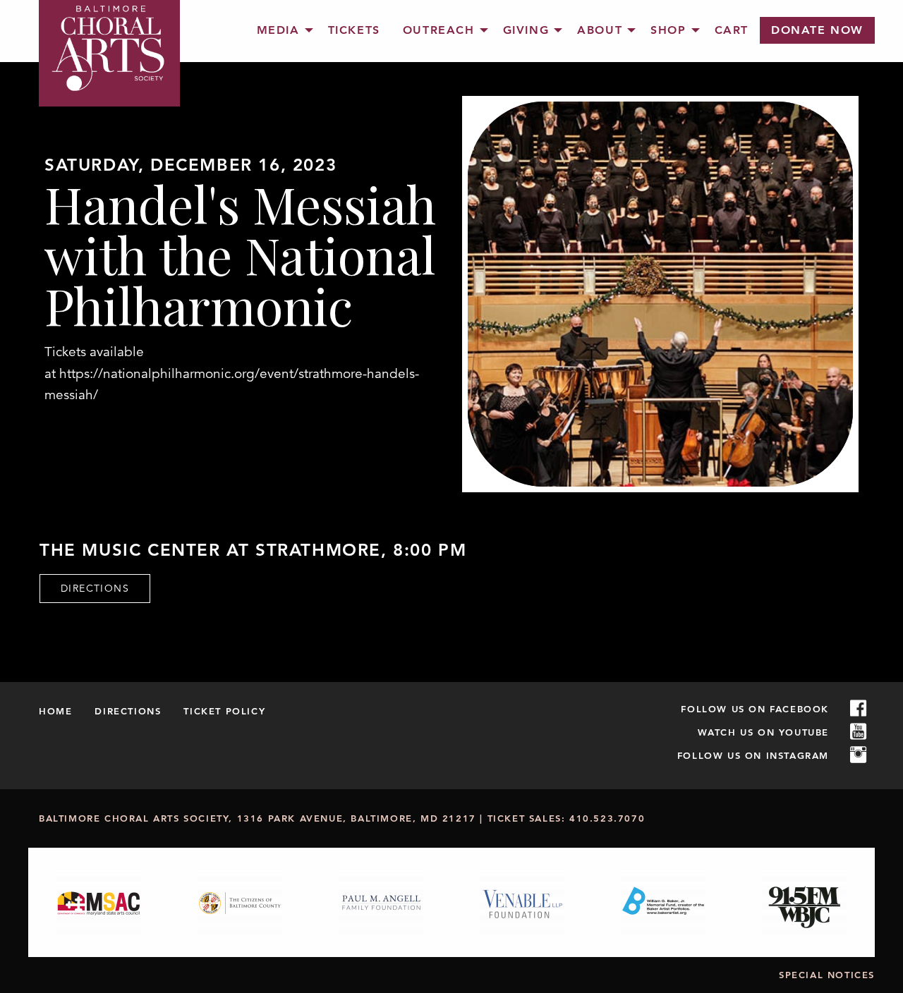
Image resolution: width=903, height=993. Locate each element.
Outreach (439, 30)
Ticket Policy (224, 711)
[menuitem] (281, 30)
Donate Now (817, 30)
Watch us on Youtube (763, 732)
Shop (668, 30)
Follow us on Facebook (755, 708)
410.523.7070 (607, 818)
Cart (732, 30)
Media (278, 30)
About (599, 30)
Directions (95, 588)
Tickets (354, 30)
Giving (526, 30)
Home (55, 711)
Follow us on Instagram (753, 755)
